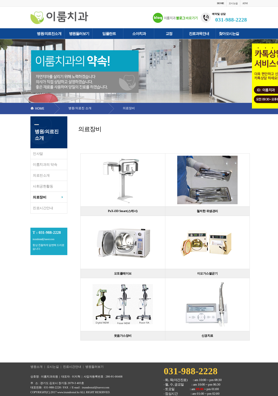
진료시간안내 (43, 208)
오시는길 (233, 3)
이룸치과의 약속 (45, 164)
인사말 (38, 153)
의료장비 (39, 197)
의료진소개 (41, 175)
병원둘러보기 (94, 366)
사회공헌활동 (43, 186)
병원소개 (36, 366)
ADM (245, 3)
